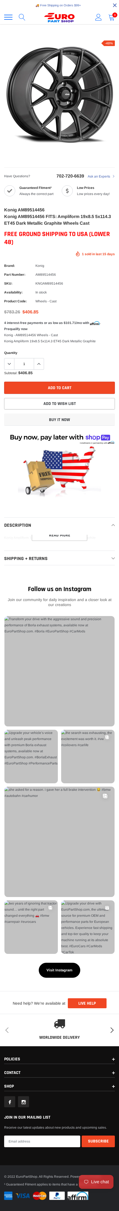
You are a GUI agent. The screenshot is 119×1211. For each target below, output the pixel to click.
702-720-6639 (70, 176)
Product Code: (15, 301)
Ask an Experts (99, 176)
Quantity (10, 353)
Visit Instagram (59, 970)
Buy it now (59, 420)
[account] (98, 17)
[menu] (8, 17)
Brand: (9, 266)
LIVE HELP (87, 1003)
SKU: (8, 283)
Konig (39, 266)
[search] (22, 17)
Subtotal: (10, 373)
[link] (9, 1101)
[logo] (59, 17)
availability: (13, 292)
